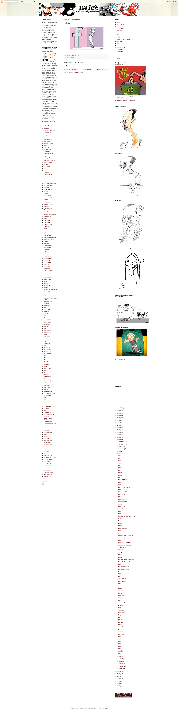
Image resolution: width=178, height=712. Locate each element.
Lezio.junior (47, 343)
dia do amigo (122, 538)
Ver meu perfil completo (48, 121)
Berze (45, 177)
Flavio (45, 281)
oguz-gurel (47, 385)
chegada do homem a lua (125, 535)
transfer (119, 56)
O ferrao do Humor (49, 381)
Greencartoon (47, 294)
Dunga (120, 521)
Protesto (120, 605)
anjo (119, 460)
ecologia (120, 639)
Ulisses (46, 453)
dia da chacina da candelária (126, 516)
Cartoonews (47, 226)
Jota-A (45, 328)
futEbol (120, 497)
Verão (120, 552)
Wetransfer (47, 470)
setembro (121, 449)
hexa (119, 571)
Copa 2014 (121, 595)
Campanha (121, 506)
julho (120, 454)
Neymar (120, 622)
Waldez (54, 54)
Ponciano (46, 404)
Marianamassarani (49, 360)
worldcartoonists (48, 476)
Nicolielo (46, 379)
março (120, 663)
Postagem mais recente (70, 69)
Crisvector (46, 249)
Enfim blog (47, 260)
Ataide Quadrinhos (49, 162)
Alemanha (121, 586)
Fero (45, 275)
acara (45, 137)
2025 (118, 413)
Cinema (46, 241)
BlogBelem (47, 187)
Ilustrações (120, 22)
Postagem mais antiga (102, 69)
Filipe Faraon (47, 279)
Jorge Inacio (47, 324)
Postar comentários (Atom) (76, 72)
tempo (120, 615)
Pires (45, 397)
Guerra (120, 530)
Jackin (45, 316)
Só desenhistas (48, 432)
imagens (119, 31)
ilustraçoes (47, 305)
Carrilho (46, 218)
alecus (45, 145)
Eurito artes (47, 266)
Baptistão (46, 170)
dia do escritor (122, 499)
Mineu (45, 370)
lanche (120, 624)
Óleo (119, 456)
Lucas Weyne (47, 349)
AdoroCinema (48, 139)
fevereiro (121, 666)
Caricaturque (47, 216)
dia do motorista (122, 501)
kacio (45, 334)
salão (118, 43)
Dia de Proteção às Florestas (126, 559)
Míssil (120, 513)
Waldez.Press (47, 464)
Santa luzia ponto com (50, 424)
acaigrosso (47, 135)
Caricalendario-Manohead (48, 209)
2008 (118, 683)
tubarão (120, 651)
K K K (119, 629)
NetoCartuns (47, 376)
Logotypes (47, 347)
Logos (45, 345)
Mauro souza (47, 368)
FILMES (119, 37)
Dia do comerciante (123, 566)
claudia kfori (47, 243)
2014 (118, 439)
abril (120, 661)
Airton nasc (47, 141)
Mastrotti (46, 366)
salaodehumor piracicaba (48, 418)
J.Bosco (46, 313)
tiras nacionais (48, 445)
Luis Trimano (47, 351)
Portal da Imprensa (49, 406)
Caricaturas (47, 212)
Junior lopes (47, 332)
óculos (120, 518)
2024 (118, 415)
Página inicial (87, 69)
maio (120, 659)
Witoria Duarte (48, 474)
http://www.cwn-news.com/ (48, 302)
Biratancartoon (48, 181)
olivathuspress (48, 391)
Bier (45, 179)
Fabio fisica (47, 268)
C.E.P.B (46, 200)
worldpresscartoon (122, 54)
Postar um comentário (72, 66)
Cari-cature (47, 206)
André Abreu (47, 149)
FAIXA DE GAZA (122, 480)
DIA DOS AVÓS (122, 492)
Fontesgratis (47, 285)
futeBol (120, 482)
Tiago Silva (47, 442)
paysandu (121, 472)
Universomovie (48, 455)
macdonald (121, 603)
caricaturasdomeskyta (50, 214)
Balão (45, 168)
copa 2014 (121, 583)
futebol (120, 475)
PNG (45, 400)
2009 (118, 681)
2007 (118, 686)
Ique (45, 307)
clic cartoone (47, 247)
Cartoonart (47, 222)
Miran (45, 372)
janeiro (121, 668)
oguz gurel (120, 49)
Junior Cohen (47, 330)
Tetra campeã (122, 578)
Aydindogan (47, 166)
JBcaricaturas (47, 318)
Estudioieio (47, 264)
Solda (45, 436)
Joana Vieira (47, 322)
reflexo (120, 607)
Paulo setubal (47, 395)
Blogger (105, 708)
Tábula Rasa (47, 438)
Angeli (45, 156)
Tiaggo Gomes (48, 440)
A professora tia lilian (49, 130)
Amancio (46, 147)
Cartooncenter (48, 224)
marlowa (46, 364)
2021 (118, 422)
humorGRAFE (121, 51)
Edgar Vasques (48, 256)
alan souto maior (48, 143)
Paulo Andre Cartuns (49, 393)
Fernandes (47, 273)
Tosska (46, 447)
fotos (118, 26)
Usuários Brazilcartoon (50, 457)
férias (119, 554)
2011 (118, 676)
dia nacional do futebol (124, 542)
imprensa (121, 550)
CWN (118, 58)
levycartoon (47, 341)
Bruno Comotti (48, 198)
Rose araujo (47, 412)
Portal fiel (46, 408)
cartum (73, 57)
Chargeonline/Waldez (50, 237)
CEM (45, 233)
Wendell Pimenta (48, 468)
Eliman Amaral (48, 258)
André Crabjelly (48, 151)
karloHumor (47, 337)
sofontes (46, 434)
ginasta (120, 533)
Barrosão (46, 172)
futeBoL (120, 468)
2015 (118, 437)
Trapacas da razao (49, 449)
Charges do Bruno (49, 239)
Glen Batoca (47, 292)
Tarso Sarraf (120, 24)
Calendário (47, 202)
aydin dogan (120, 28)
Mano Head (47, 358)
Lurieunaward (48, 353)
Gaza (119, 458)
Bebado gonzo (48, 174)
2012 (118, 674)
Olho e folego (47, 387)
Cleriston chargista (49, 245)
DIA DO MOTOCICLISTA (125, 487)
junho (120, 656)
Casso (118, 35)
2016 (118, 435)
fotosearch (47, 287)
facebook (121, 588)
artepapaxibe (47, 158)
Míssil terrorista (122, 528)
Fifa (119, 617)
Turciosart (46, 451)
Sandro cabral (48, 421)
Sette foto (46, 430)
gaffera (93, 708)
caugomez (47, 231)
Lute (45, 355)
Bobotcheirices (48, 189)
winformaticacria (48, 472)
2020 (118, 425)
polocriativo (47, 402)
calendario (120, 41)
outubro (121, 446)
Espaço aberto (48, 262)
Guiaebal (46, 296)
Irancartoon (47, 309)
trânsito (120, 620)
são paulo (121, 465)
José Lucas (47, 326)
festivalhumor (47, 277)
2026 (118, 410)
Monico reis (47, 374)
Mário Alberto (47, 362)
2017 (118, 432)
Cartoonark (47, 220)
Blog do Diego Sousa (50, 183)
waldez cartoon (121, 47)
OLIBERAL (47, 389)
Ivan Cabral (47, 311)
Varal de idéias (48, 459)
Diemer (46, 254)
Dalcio (45, 252)
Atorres (46, 164)
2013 (118, 671)
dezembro (122, 441)
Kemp (45, 339)
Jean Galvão (47, 320)
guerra (120, 593)
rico (45, 410)
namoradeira (122, 581)
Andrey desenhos (49, 153)
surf (119, 477)
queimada (121, 634)
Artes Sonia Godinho (49, 160)
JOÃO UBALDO (122, 547)
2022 (118, 420)
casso (45, 228)
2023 (118, 418)
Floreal (46, 283)
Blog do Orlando (48, 185)
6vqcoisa (46, 128)
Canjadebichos (48, 204)
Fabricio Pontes (48, 271)
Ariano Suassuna (123, 509)
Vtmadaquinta (48, 461)
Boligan (46, 191)
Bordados (46, 193)
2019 (118, 427)
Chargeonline (47, 235)
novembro (122, 444)
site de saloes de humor (123, 39)
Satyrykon (46, 426)
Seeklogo (46, 428)
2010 (118, 679)
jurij (118, 33)
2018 (118, 430)
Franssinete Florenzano (50, 289)
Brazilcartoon (47, 195)
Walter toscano (48, 466)
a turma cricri (47, 132)
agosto (121, 451)
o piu (45, 383)
